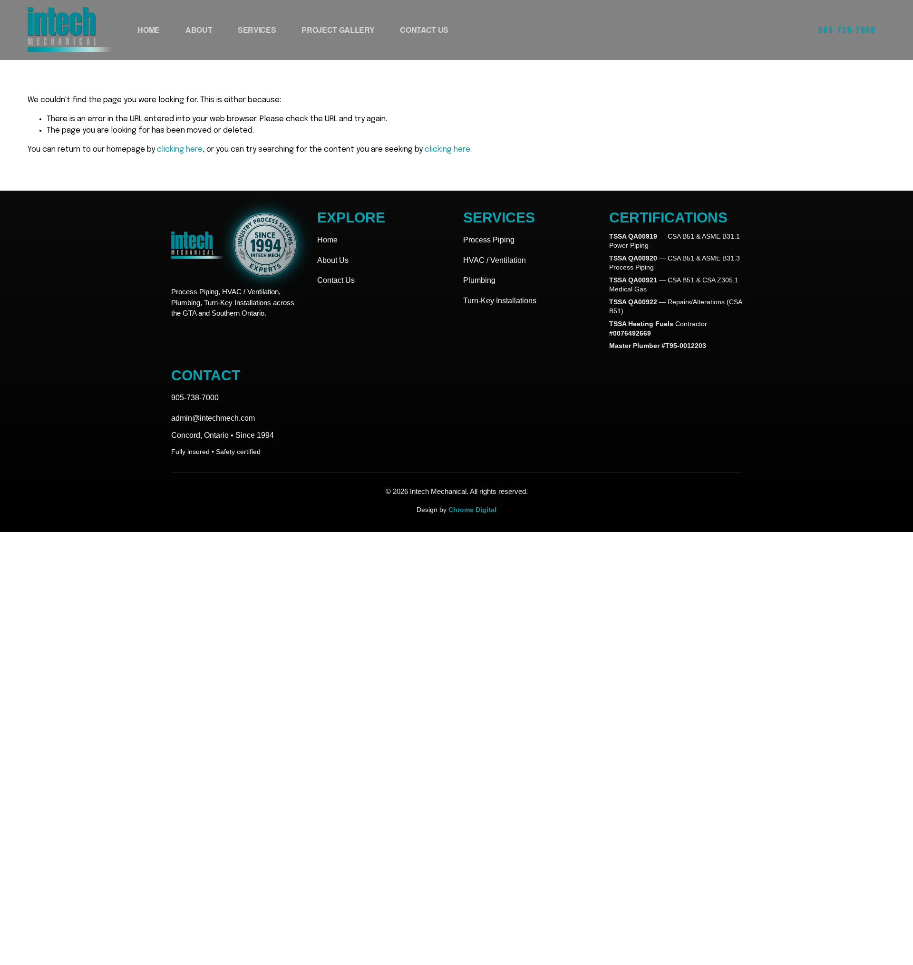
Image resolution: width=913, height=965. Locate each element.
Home (148, 29)
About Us (333, 260)
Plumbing (479, 280)
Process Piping (489, 240)
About (198, 29)
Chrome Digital (472, 509)
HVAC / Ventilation (494, 260)
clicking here (180, 149)
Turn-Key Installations (499, 301)
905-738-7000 (846, 30)
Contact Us (424, 29)
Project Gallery (337, 29)
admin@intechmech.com (213, 418)
